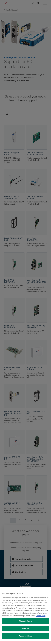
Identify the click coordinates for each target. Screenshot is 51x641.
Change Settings (25, 621)
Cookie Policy (41, 615)
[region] (25, 614)
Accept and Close (25, 636)
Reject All (25, 628)
